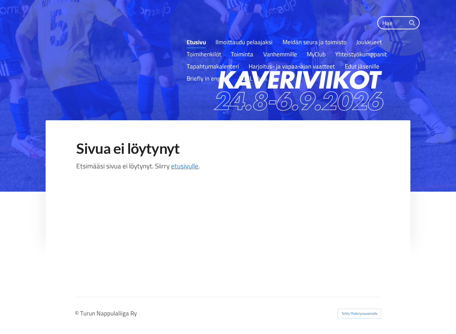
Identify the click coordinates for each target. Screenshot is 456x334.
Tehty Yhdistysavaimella (359, 313)
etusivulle (184, 166)
